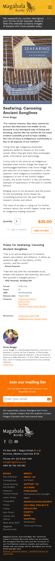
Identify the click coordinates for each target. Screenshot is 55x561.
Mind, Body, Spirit (11, 523)
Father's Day (24, 301)
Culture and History (27, 299)
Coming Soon (9, 480)
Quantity (7, 221)
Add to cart (41, 230)
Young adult (8, 501)
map (37, 450)
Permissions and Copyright (37, 494)
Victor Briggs (10, 117)
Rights (27, 498)
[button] (17, 229)
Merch (28, 473)
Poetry (6, 508)
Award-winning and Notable (10, 485)
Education (30, 508)
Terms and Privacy (33, 526)
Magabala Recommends (10, 528)
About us (29, 477)
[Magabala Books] (19, 7)
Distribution (29, 522)
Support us (31, 484)
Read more (8, 365)
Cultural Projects (36, 505)
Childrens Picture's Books (10, 492)
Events (28, 512)
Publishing (30, 491)
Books (7, 473)
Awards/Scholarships (38, 501)
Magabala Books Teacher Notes (32, 319)
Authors (29, 487)
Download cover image (28, 316)
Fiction (6, 505)
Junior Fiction (9, 497)
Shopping (29, 518)
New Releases (10, 477)
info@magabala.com (14, 462)
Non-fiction (23, 304)
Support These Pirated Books (32, 306)
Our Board (28, 480)
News (27, 515)
